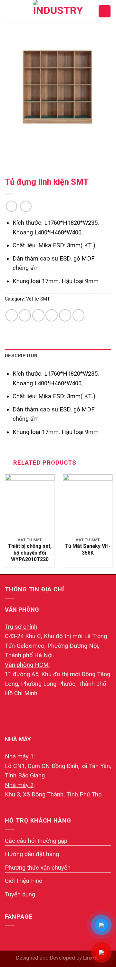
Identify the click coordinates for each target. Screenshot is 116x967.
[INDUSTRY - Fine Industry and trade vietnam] (58, 11)
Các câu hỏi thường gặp (36, 840)
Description (21, 356)
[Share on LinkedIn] (78, 315)
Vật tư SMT (38, 299)
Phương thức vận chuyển (38, 867)
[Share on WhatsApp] (11, 315)
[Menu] (9, 11)
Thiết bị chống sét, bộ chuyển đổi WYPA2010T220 (30, 552)
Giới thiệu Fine (23, 880)
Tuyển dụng (20, 894)
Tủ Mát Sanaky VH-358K (88, 549)
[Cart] (105, 11)
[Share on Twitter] (38, 315)
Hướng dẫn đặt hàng (32, 854)
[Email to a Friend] (51, 315)
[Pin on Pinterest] (65, 315)
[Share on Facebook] (25, 315)
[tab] (58, 356)
